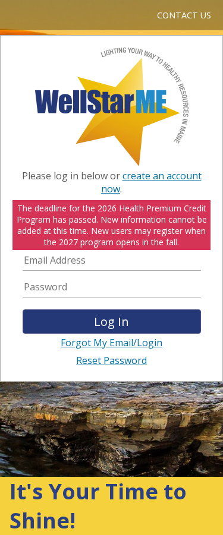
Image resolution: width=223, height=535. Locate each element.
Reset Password (111, 360)
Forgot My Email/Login (111, 342)
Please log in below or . (112, 182)
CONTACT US (184, 15)
